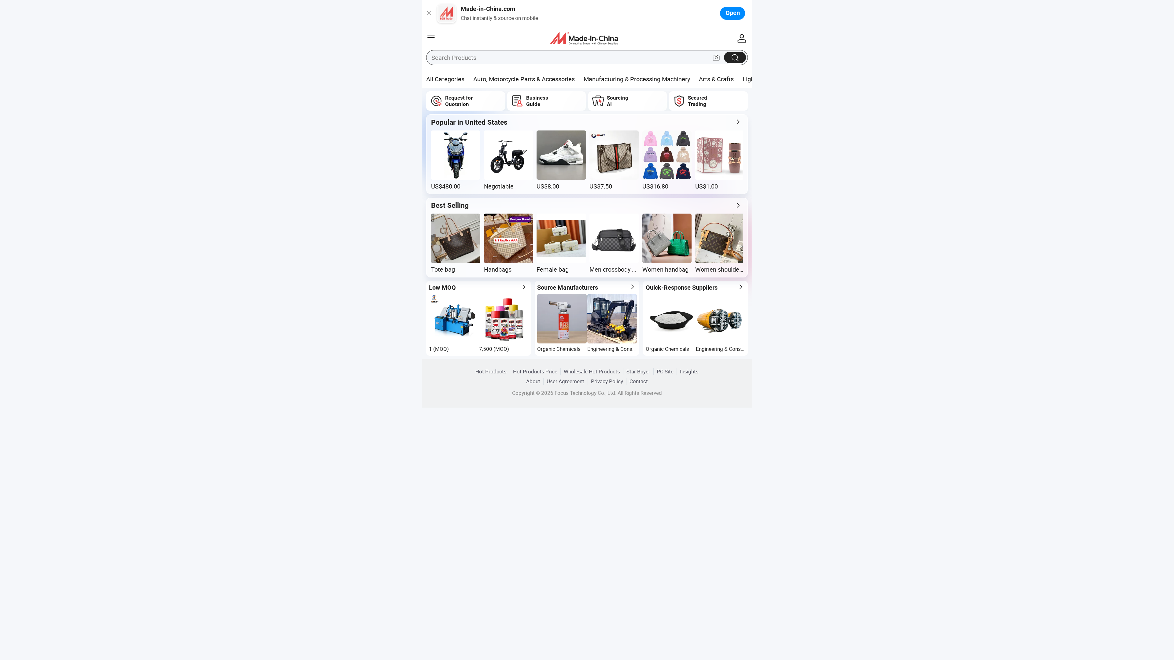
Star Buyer (638, 371)
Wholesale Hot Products (592, 371)
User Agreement (565, 381)
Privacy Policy (607, 381)
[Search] (735, 57)
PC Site (665, 371)
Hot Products (491, 371)
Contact (638, 381)
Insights (689, 371)
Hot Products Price (535, 371)
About (533, 381)
